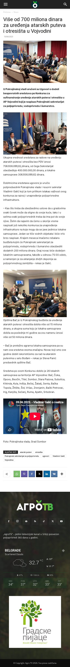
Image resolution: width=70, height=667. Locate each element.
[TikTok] (44, 521)
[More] (61, 474)
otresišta (38, 452)
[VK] (54, 474)
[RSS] (35, 521)
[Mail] (26, 521)
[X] (39, 474)
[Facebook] (31, 474)
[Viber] (24, 474)
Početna (7, 12)
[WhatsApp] (17, 474)
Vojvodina (9, 460)
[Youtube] (61, 521)
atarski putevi (26, 452)
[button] (5, 4)
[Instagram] (17, 521)
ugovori (45, 456)
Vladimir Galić (59, 456)
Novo (16, 12)
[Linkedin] (46, 474)
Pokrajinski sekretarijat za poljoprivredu (22, 456)
